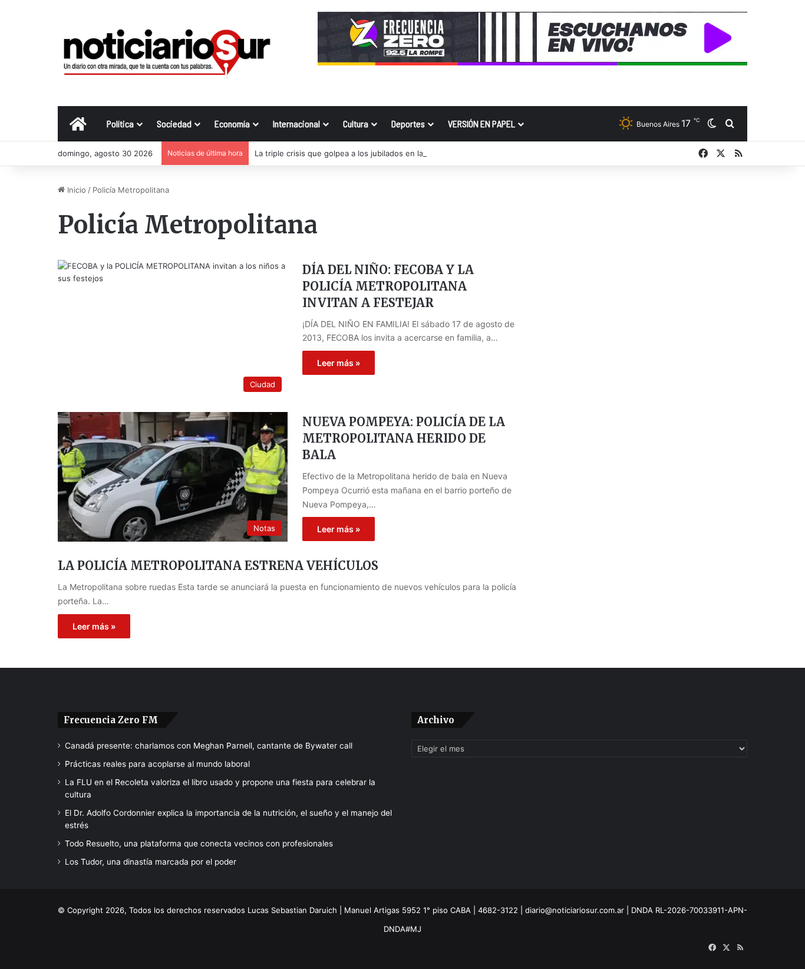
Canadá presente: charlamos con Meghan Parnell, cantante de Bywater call (208, 745)
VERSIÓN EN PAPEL (481, 123)
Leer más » (338, 363)
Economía (232, 123)
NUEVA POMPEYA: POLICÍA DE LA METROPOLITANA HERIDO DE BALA (403, 438)
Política (120, 123)
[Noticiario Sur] (167, 53)
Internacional (296, 123)
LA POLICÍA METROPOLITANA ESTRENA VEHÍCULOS (218, 565)
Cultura (355, 123)
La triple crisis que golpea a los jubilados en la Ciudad (353, 153)
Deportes (408, 123)
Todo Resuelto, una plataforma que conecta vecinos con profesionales (199, 843)
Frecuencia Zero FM (111, 720)
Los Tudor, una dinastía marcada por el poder (150, 861)
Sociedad (174, 123)
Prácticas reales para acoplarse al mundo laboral (157, 764)
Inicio (75, 190)
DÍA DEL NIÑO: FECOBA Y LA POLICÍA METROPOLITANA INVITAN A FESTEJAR (388, 286)
